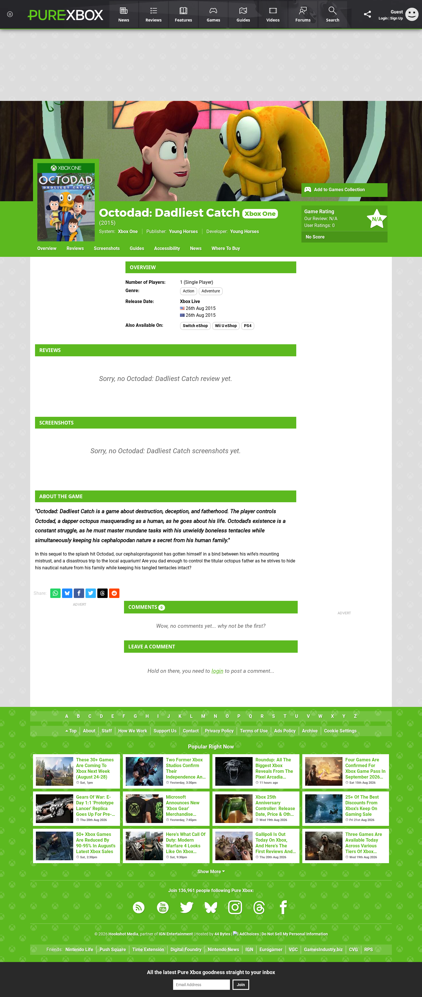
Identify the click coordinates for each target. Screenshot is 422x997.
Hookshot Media (123, 934)
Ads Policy (285, 731)
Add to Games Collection (339, 189)
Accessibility (167, 248)
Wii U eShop (226, 325)
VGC (293, 949)
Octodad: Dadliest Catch (187, 213)
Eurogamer (271, 949)
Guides (137, 248)
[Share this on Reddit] (114, 593)
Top (72, 731)
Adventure (211, 291)
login (217, 671)
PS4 (247, 325)
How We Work (132, 731)
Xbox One (128, 231)
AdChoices (249, 934)
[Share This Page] (367, 14)
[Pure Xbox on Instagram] (235, 908)
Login (383, 18)
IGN (249, 949)
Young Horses (183, 231)
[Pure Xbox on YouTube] (162, 908)
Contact (191, 731)
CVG (353, 949)
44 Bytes (222, 934)
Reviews (75, 248)
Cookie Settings (340, 731)
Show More (210, 871)
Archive (310, 731)
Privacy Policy (219, 731)
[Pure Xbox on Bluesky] (211, 908)
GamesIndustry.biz (323, 949)
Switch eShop (195, 325)
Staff (107, 731)
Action (188, 291)
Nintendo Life (79, 949)
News (196, 248)
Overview (47, 248)
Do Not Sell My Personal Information (295, 934)
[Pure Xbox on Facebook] (283, 908)
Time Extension (148, 949)
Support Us (165, 731)
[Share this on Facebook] (79, 593)
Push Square (113, 949)
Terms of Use (254, 731)
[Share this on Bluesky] (67, 593)
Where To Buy (226, 248)
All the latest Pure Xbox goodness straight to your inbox (211, 972)
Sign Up (396, 18)
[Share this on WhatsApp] (55, 593)
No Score (315, 237)
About (89, 731)
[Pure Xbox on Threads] (259, 908)
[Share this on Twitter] (91, 593)
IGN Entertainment (176, 934)
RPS (368, 949)
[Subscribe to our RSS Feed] (138, 908)
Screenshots (107, 248)
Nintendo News (223, 949)
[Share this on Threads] (102, 593)
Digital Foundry (186, 949)
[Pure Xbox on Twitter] (187, 908)
